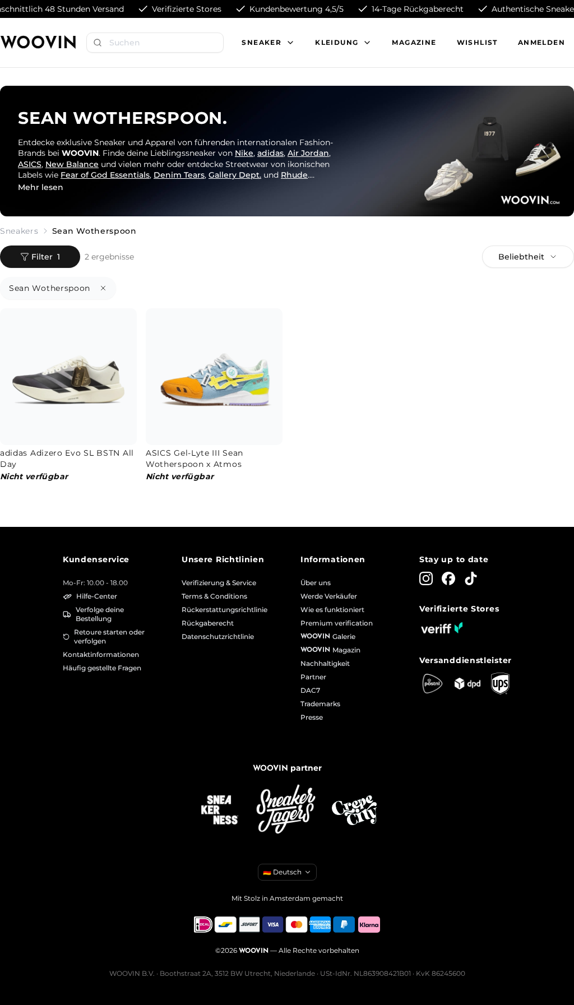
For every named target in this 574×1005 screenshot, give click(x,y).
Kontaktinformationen (101, 654)
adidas (270, 153)
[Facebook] (448, 578)
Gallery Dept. (235, 175)
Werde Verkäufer (328, 596)
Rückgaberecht (208, 623)
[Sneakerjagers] (287, 810)
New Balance (72, 164)
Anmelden (541, 42)
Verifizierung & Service (219, 582)
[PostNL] (432, 683)
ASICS (29, 164)
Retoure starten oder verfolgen (109, 636)
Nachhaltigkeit (325, 663)
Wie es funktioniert (332, 609)
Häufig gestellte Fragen (102, 668)
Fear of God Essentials (105, 175)
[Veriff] (441, 628)
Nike (244, 153)
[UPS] (500, 683)
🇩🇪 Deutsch (282, 872)
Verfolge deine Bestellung (100, 614)
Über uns (315, 582)
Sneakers (19, 231)
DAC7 (310, 690)
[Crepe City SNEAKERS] (354, 810)
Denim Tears (179, 175)
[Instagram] (426, 578)
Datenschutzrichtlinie (218, 636)
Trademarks (320, 704)
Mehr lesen (40, 187)
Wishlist (477, 42)
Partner (313, 677)
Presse (311, 717)
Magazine (414, 42)
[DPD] (468, 683)
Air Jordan (308, 153)
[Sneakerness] (219, 810)
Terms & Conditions (214, 596)
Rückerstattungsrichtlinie (224, 609)
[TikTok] (471, 578)
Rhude (294, 175)
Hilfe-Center (96, 596)
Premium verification (336, 623)
